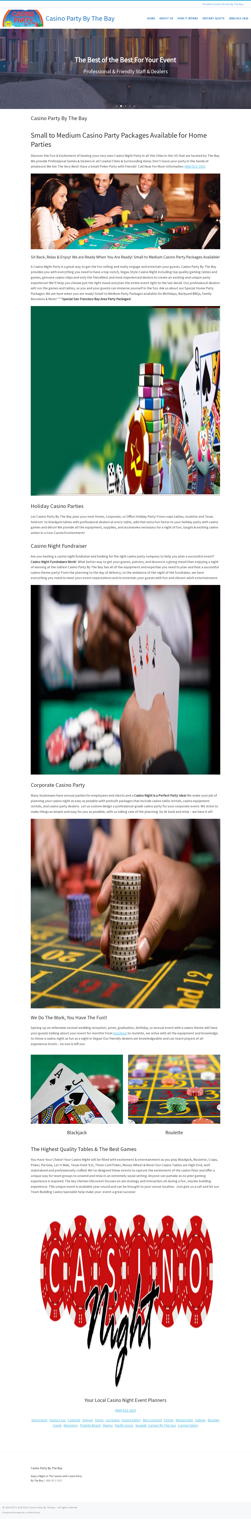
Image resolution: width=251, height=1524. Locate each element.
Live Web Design (32, 1512)
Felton (169, 1420)
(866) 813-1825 (194, 166)
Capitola (74, 1420)
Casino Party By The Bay (42, 1507)
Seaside (141, 1425)
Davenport (39, 1420)
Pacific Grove (124, 1425)
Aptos (99, 1420)
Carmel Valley (188, 1425)
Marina (108, 1425)
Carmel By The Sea (162, 1425)
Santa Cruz (58, 1420)
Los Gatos (113, 1420)
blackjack (120, 1033)
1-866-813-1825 (53, 1480)
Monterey (71, 1425)
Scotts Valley (131, 1420)
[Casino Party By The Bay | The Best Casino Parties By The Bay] (23, 17)
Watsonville (184, 1420)
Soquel (87, 1420)
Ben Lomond (152, 1420)
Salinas (200, 1420)
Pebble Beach (90, 1425)
